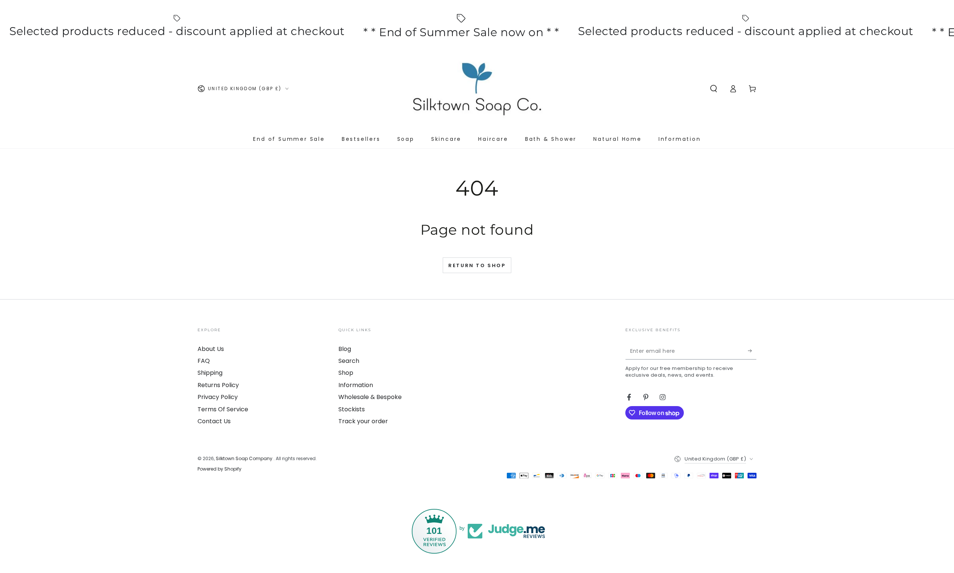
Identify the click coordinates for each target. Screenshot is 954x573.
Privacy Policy (218, 397)
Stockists (351, 409)
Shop (345, 372)
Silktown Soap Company (245, 458)
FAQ (204, 361)
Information (355, 385)
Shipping (210, 372)
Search (348, 361)
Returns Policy (218, 385)
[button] (713, 88)
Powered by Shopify (219, 469)
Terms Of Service (223, 409)
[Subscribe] (752, 351)
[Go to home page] (477, 88)
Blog (344, 349)
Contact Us (214, 421)
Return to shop (476, 265)
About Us (211, 349)
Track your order (363, 421)
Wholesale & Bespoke (370, 397)
